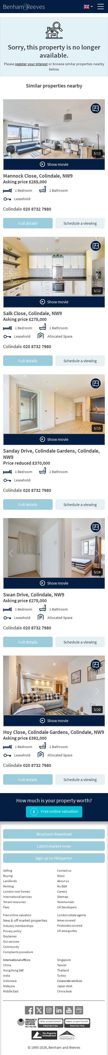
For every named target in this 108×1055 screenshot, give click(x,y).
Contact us (64, 870)
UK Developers (67, 907)
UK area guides (67, 931)
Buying (8, 876)
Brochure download (54, 834)
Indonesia (10, 981)
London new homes (16, 891)
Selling (7, 870)
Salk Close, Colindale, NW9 (32, 313)
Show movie (57, 164)
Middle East (10, 991)
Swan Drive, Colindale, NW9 (33, 594)
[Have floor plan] (95, 108)
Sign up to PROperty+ (54, 858)
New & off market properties (25, 920)
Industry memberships (18, 926)
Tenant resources (14, 902)
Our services (11, 941)
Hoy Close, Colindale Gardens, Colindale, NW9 (53, 732)
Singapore (64, 960)
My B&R (62, 886)
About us (63, 881)
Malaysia (9, 986)
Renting (8, 886)
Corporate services (69, 981)
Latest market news (54, 846)
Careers (62, 891)
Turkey (61, 975)
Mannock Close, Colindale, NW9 (38, 175)
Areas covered (66, 920)
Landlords (10, 881)
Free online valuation (59, 811)
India (6, 975)
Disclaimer (10, 936)
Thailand (63, 970)
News (60, 876)
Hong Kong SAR (13, 970)
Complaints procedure (18, 952)
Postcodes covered (69, 925)
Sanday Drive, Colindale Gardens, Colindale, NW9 (51, 453)
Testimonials (65, 902)
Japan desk (64, 986)
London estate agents (71, 915)
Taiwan (62, 965)
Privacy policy (12, 931)
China (7, 965)
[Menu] (100, 6)
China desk (64, 991)
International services (17, 897)
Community (11, 947)
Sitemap (62, 897)
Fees (6, 907)
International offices (16, 960)
